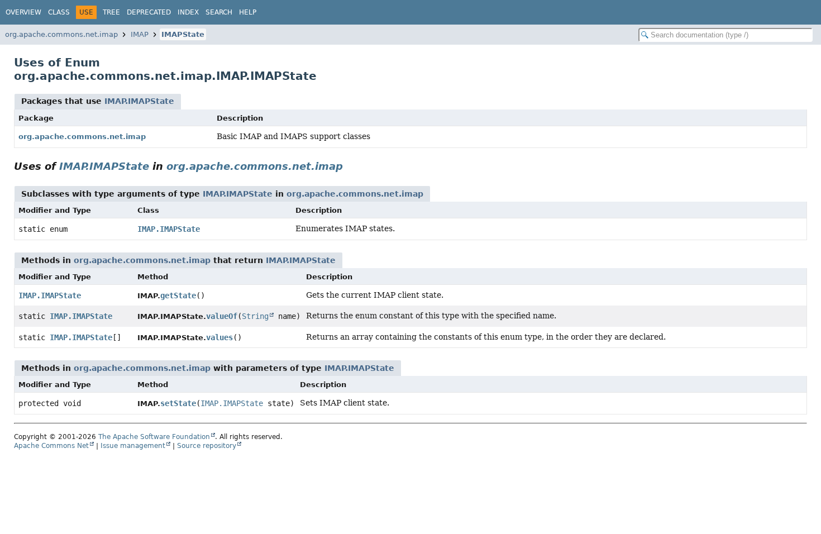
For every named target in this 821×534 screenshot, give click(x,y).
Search (219, 12)
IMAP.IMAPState (139, 101)
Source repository (206, 446)
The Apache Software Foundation (154, 437)
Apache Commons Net (51, 446)
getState (178, 295)
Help (247, 12)
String (255, 316)
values (219, 337)
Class (59, 12)
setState (178, 403)
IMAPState (182, 34)
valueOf (221, 316)
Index (188, 12)
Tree (111, 12)
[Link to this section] (350, 166)
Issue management (133, 446)
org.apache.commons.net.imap (61, 34)
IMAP (140, 34)
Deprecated (149, 12)
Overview (23, 12)
